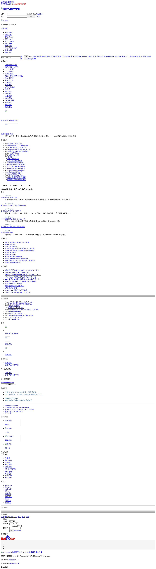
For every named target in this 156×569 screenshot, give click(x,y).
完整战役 (100, 56)
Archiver (8, 552)
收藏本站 (11, 2)
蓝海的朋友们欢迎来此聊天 (14, 411)
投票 (27, 517)
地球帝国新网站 (11, 48)
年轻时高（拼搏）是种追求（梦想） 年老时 (19, 409)
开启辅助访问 (6, 4)
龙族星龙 (8, 286)
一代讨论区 (9, 69)
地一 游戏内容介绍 (11, 246)
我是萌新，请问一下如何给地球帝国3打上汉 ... (25, 394)
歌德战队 (8, 107)
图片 (23, 517)
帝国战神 (8, 475)
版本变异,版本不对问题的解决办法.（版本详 (19, 248)
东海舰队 (8, 355)
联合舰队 (8, 91)
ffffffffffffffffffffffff (7, 383)
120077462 (9, 281)
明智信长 (8, 497)
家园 (9, 39)
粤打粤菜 (8, 464)
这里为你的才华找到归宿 (15, 162)
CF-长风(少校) (10, 469)
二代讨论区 (9, 71)
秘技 (90, 56)
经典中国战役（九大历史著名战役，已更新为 (20, 260)
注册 (38, 16)
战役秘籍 (107, 56)
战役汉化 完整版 (10, 252)
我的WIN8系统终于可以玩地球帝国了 (17, 258)
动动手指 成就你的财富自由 (16, 176)
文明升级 (74, 56)
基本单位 (8, 440)
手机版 (19, 552)
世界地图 (67, 56)
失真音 (10, 157)
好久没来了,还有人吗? (14, 143)
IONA (7, 491)
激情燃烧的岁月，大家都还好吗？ (18, 145)
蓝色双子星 (9, 270)
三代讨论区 (9, 74)
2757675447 (9, 290)
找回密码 (39, 14)
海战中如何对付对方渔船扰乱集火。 (27, 270)
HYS (7, 499)
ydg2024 (8, 501)
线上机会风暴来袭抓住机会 (16, 168)
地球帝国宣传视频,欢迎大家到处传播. (21, 315)
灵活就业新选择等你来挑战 (16, 170)
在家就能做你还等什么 (14, 172)
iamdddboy (9, 272)
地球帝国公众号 (10, 254)
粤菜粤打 (8, 477)
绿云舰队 (8, 105)
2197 (113, 56)
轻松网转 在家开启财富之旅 (16, 180)
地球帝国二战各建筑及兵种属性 (18, 151)
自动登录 (32, 14)
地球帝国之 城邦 (7, 134)
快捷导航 (4, 28)
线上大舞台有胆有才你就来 (16, 166)
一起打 (7, 424)
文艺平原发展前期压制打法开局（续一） (21, 302)
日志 (15, 517)
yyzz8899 (8, 485)
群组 (9, 37)
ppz (6, 394)
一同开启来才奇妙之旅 (14, 161)
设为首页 (4, 2)
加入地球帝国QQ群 (18, 4)
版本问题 (8, 46)
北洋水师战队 (10, 87)
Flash (11, 517)
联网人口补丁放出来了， (17, 313)
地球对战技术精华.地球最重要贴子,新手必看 (19, 250)
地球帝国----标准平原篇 (16, 308)
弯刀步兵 (8, 413)
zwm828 (8, 503)
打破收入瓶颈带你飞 (14, 174)
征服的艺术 (55, 56)
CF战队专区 (9, 100)
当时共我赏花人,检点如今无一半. (19, 149)
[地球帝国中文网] (10, 9)
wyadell (7, 462)
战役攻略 (133, 56)
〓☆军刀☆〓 (10, 275)
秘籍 (48, 56)
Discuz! (12, 560)
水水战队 (8, 98)
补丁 (61, 56)
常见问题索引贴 (14, 319)
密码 (2, 16)
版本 (87, 56)
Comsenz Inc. (15, 563)
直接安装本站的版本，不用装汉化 (24, 392)
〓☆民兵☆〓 (10, 279)
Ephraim (8, 487)
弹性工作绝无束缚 (13, 159)
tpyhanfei (8, 495)
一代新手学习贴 (14, 153)
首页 (8, 32)
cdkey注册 (32, 59)
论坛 (8, 35)
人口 (127, 56)
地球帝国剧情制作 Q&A (13, 262)
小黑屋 (14, 552)
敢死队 (7, 89)
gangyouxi (8, 471)
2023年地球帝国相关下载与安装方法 (20, 304)
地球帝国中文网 (36, 552)
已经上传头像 (17, 526)
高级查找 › (18, 530)
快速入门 (8, 52)
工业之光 (8, 96)
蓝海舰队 (8, 82)
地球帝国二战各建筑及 (9, 120)
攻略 (138, 56)
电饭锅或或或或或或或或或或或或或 (18, 400)
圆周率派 (8, 467)
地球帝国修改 (41, 56)
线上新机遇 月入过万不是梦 (16, 178)
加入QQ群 (26, 552)
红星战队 (8, 85)
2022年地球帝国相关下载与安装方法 (17, 242)
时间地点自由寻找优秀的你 (16, 164)
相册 (19, 517)
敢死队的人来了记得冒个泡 (17, 147)
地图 (34, 56)
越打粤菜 (8, 460)
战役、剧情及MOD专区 (14, 76)
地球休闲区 (9, 78)
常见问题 (8, 50)
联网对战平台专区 (12, 67)
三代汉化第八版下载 (15, 317)
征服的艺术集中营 (12, 333)
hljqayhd (8, 493)
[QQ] (3, 552)
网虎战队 (8, 94)
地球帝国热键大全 (15, 311)
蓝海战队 (8, 344)
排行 (9, 41)
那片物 (7, 448)
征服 (124, 56)
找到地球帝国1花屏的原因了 (14, 256)
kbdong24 (8, 489)
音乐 (94, 56)
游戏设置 (118, 56)
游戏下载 (8, 43)
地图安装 (81, 56)
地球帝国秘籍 (146, 56)
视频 (2, 517)
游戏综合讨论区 (11, 65)
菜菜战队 (8, 102)
